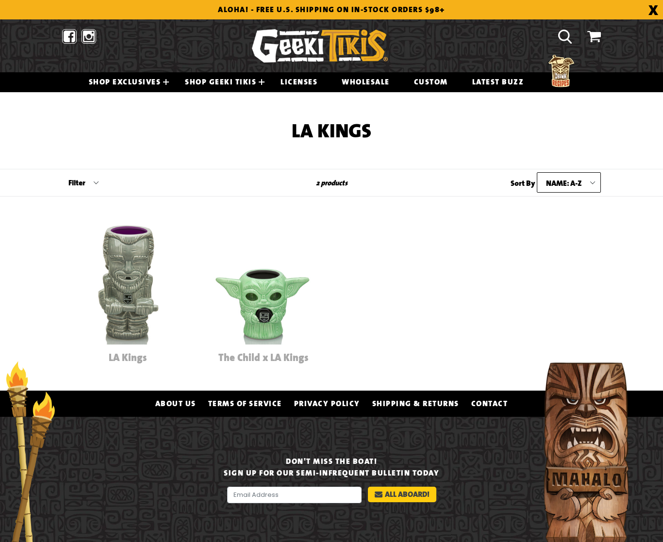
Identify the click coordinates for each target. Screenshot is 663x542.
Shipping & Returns (415, 404)
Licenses (299, 82)
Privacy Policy (327, 404)
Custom (431, 82)
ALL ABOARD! (407, 494)
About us (175, 404)
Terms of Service (245, 404)
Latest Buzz (498, 82)
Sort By (523, 183)
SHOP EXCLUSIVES (125, 82)
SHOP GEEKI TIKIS (220, 82)
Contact (489, 404)
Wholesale (366, 82)
